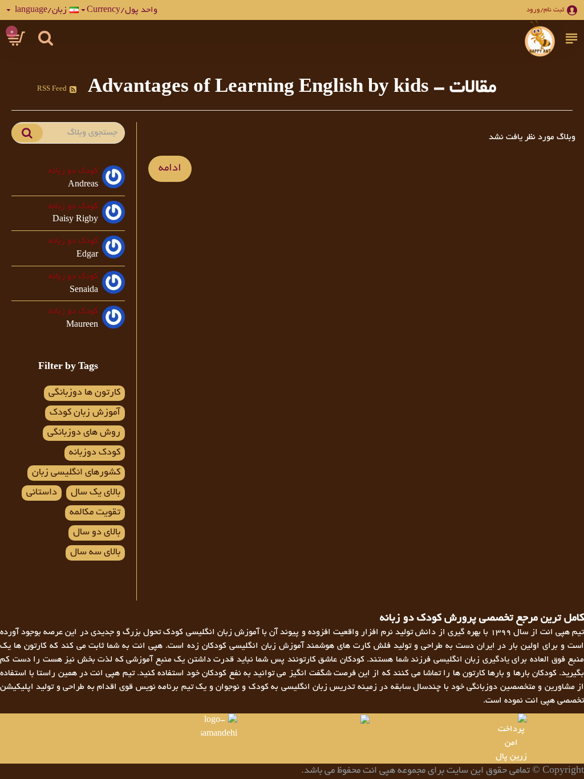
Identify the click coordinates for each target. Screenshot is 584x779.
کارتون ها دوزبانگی (84, 393)
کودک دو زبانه (73, 171)
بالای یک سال (95, 493)
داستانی (41, 493)
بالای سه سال (95, 552)
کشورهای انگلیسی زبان (76, 473)
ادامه (170, 169)
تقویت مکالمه (95, 513)
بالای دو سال (96, 533)
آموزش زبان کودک (85, 413)
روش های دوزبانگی (83, 433)
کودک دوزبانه (94, 453)
